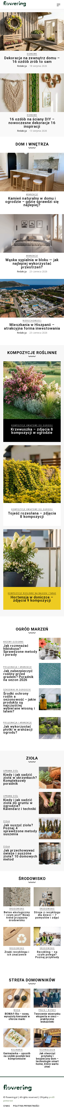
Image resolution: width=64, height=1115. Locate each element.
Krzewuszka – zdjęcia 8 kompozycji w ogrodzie (32, 431)
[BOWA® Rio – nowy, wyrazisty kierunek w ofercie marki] (16, 998)
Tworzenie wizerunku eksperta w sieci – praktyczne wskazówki (47, 1017)
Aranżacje (32, 194)
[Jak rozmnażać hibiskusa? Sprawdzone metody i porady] (50, 649)
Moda (17, 1010)
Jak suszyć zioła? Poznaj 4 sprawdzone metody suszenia (20, 829)
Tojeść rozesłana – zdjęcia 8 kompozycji (32, 515)
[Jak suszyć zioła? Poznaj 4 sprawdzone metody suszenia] (50, 828)
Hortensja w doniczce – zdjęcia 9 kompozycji (32, 599)
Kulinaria (17, 1050)
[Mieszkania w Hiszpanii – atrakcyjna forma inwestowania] (32, 298)
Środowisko (16, 908)
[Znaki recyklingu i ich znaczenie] (16, 936)
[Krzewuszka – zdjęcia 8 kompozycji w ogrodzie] (32, 390)
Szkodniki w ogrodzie (17, 689)
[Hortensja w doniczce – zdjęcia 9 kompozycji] (32, 558)
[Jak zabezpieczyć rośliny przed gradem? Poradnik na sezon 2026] (50, 674)
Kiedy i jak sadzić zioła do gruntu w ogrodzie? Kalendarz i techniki (19, 804)
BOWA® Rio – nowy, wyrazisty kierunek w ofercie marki (17, 1016)
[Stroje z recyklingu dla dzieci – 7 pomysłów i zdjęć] (47, 896)
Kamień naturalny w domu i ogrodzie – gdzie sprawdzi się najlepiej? (32, 201)
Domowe (32, 54)
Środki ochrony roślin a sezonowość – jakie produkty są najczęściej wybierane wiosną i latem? (19, 702)
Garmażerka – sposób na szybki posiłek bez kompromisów (16, 1056)
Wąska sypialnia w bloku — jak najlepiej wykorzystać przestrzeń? (32, 263)
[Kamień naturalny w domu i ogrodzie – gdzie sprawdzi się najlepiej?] (32, 172)
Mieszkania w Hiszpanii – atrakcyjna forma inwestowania (32, 326)
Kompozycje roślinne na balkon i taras (32, 593)
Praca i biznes (47, 1010)
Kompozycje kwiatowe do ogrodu (32, 425)
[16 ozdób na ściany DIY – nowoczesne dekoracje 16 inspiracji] (32, 92)
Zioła (6, 821)
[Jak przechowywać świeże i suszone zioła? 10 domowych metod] (50, 853)
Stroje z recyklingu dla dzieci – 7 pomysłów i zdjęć (47, 915)
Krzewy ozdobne (13, 642)
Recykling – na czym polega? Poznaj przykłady (47, 954)
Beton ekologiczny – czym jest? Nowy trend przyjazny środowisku (17, 916)
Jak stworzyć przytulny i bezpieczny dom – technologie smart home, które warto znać (47, 1060)
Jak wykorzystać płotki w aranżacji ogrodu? (18, 729)
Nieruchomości (32, 320)
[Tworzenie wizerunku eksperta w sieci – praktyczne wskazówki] (47, 998)
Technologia (47, 1050)
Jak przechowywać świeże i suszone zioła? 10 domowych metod (20, 854)
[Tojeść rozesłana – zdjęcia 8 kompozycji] (32, 474)
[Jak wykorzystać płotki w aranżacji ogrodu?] (50, 728)
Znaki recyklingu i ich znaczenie (16, 953)
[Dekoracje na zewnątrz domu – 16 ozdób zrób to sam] (32, 31)
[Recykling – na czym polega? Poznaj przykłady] (47, 936)
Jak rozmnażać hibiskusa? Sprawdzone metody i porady (20, 650)
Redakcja (22, 65)
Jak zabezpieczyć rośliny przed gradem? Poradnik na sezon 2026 (18, 675)
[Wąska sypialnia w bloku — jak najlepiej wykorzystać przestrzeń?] (32, 233)
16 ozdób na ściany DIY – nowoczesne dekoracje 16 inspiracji (32, 123)
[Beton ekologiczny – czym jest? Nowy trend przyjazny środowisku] (16, 896)
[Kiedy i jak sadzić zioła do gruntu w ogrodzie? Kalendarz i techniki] (50, 803)
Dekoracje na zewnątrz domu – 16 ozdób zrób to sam (32, 60)
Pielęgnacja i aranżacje (17, 667)
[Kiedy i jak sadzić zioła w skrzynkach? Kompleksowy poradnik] (50, 778)
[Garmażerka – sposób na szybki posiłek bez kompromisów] (16, 1038)
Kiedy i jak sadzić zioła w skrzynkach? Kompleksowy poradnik (20, 779)
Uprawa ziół (10, 771)
